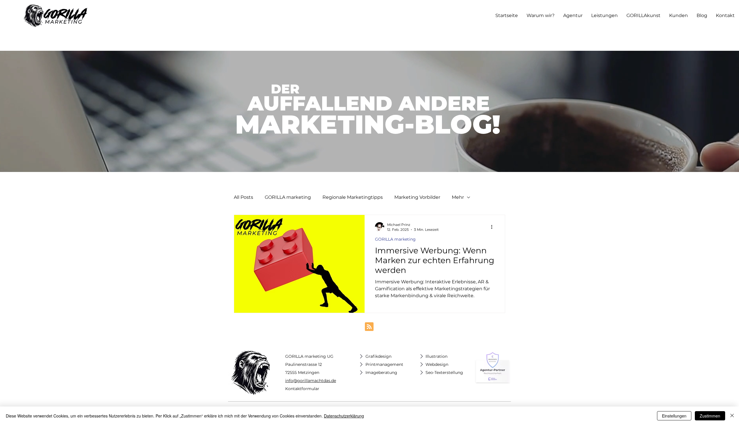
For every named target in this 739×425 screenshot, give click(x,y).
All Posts (243, 197)
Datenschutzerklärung (344, 416)
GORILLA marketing (288, 197)
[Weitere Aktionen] (493, 226)
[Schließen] (732, 415)
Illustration (436, 356)
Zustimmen (710, 416)
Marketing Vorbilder (417, 197)
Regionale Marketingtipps (352, 197)
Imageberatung (381, 372)
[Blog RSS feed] (369, 327)
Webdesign (437, 364)
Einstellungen (674, 416)
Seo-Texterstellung (444, 372)
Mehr (458, 197)
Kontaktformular (302, 388)
